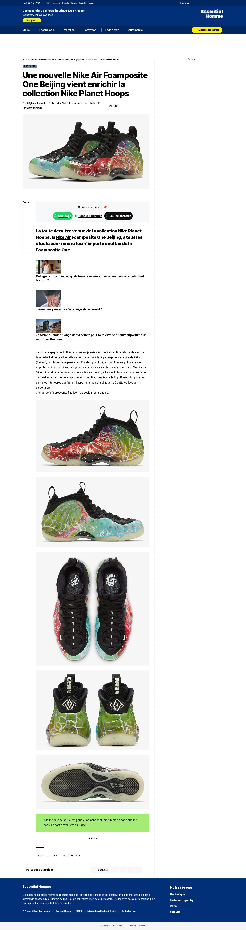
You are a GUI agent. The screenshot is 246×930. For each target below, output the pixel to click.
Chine (55, 856)
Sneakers (75, 856)
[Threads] (221, 2)
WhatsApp (64, 216)
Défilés (56, 3)
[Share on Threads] (27, 226)
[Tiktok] (204, 2)
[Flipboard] (213, 2)
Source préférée (120, 216)
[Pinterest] (200, 2)
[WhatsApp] (217, 2)
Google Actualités (88, 216)
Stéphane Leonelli (36, 103)
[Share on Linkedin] (136, 105)
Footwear (35, 59)
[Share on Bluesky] (27, 234)
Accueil (26, 59)
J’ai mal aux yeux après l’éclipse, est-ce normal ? (69, 309)
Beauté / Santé (69, 3)
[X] (192, 2)
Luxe (91, 3)
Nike (105, 372)
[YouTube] (196, 2)
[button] (182, 3)
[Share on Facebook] (121, 105)
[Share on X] (126, 105)
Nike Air (63, 237)
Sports (82, 3)
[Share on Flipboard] (131, 105)
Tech (48, 3)
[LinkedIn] (209, 2)
